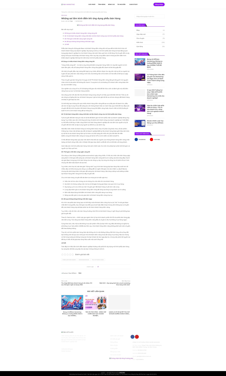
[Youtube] (137, 337)
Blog (150, 30)
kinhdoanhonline (84, 259)
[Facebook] (132, 337)
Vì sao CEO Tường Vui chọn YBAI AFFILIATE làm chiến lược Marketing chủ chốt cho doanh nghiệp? (155, 94)
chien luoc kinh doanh (69, 259)
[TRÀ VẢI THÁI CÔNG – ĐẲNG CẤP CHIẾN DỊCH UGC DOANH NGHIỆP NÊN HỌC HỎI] (96, 302)
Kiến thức (71, 12)
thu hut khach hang (98, 259)
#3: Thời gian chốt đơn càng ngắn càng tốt (78, 39)
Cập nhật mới (150, 34)
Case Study (133, 4)
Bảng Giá (111, 4)
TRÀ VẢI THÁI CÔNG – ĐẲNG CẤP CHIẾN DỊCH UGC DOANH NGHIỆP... (95, 313)
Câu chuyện (150, 38)
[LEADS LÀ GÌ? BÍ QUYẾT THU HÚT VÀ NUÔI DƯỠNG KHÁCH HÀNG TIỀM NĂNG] (119, 302)
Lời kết (67, 44)
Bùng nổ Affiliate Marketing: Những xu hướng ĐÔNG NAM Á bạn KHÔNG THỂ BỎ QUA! (154, 63)
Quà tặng (150, 46)
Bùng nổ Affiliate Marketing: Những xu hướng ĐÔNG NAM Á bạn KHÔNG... (72, 313)
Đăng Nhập (159, 4)
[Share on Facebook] (100, 267)
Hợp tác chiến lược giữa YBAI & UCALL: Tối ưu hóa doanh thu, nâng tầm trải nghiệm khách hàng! (155, 109)
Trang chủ (64, 12)
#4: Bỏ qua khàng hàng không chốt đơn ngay (79, 41)
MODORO (122, 373)
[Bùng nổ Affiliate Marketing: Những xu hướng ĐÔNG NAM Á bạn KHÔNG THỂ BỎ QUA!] (72, 302)
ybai (71, 21)
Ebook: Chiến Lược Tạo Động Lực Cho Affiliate (155, 122)
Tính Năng (101, 4)
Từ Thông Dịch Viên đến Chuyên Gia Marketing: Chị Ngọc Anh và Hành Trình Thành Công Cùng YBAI (155, 78)
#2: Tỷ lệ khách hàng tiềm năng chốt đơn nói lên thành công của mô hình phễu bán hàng (94, 36)
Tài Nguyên (121, 4)
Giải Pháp (91, 4)
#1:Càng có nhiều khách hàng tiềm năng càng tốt (81, 33)
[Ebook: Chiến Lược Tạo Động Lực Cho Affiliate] (140, 123)
